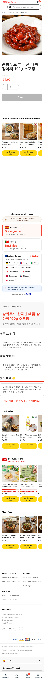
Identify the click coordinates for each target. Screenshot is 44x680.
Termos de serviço (30, 577)
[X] (21, 628)
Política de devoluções (11, 581)
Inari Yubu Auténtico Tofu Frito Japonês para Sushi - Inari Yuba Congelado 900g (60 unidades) (28, 143)
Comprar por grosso (10, 599)
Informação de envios (10, 577)
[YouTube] (15, 628)
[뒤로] (4, 7)
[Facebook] (10, 628)
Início (4, 13)
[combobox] (22, 661)
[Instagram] (4, 628)
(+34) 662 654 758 (9, 620)
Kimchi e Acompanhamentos (18, 13)
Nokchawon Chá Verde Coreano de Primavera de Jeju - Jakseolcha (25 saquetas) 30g (27, 485)
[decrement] (4, 87)
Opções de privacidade (10, 653)
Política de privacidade (32, 581)
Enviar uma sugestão (10, 595)
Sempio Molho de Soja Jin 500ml (10, 436)
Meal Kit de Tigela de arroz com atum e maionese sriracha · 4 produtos (10, 537)
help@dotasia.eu (8, 623)
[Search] (10, 7)
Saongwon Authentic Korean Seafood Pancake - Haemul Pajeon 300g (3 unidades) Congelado (10, 143)
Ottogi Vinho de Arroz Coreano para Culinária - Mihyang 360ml (28, 436)
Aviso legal (27, 586)
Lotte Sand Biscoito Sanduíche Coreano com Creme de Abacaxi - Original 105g (9, 485)
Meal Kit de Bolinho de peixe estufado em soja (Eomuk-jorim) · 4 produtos (28, 537)
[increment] (16, 87)
